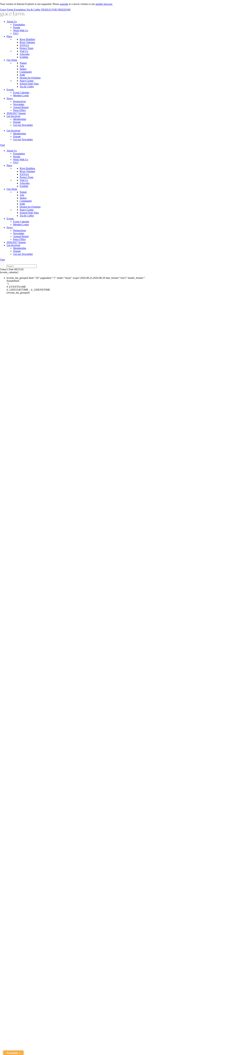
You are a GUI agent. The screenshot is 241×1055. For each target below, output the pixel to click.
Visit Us (24, 51)
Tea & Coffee (27, 86)
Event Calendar (21, 92)
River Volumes (27, 42)
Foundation (19, 24)
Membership (19, 119)
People (16, 27)
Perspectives (19, 101)
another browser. (104, 4)
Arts (22, 66)
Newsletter (18, 104)
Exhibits (24, 57)
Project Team (26, 48)
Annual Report (21, 107)
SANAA (24, 45)
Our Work (12, 60)
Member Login (21, 95)
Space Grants (26, 80)
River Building (27, 39)
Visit (2, 145)
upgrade (64, 4)
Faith (22, 74)
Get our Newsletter (23, 125)
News (10, 98)
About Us (12, 21)
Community (26, 71)
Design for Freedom (30, 77)
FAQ (15, 33)
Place (9, 36)
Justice (23, 68)
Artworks (25, 54)
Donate (17, 122)
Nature (23, 63)
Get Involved (13, 116)
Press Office (19, 110)
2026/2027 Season (16, 113)
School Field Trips (29, 83)
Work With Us (20, 30)
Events (10, 89)
